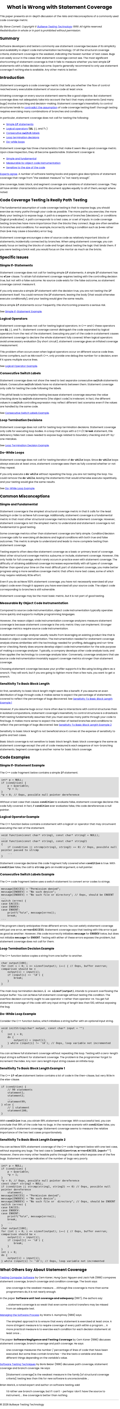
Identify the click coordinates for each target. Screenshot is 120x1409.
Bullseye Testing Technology (54, 26)
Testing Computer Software (17, 1277)
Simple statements (19, 124)
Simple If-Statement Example (23, 311)
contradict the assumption (40, 107)
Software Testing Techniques (18, 1364)
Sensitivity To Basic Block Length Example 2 (85, 725)
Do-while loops (15, 142)
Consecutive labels (23, 133)
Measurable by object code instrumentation (33, 163)
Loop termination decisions (22, 137)
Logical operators (17, 128)
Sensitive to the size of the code (25, 167)
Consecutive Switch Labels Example (27, 413)
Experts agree (8, 174)
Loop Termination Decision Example (27, 445)
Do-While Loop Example (20, 488)
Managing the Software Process (19, 1315)
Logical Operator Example (21, 366)
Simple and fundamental (21, 158)
